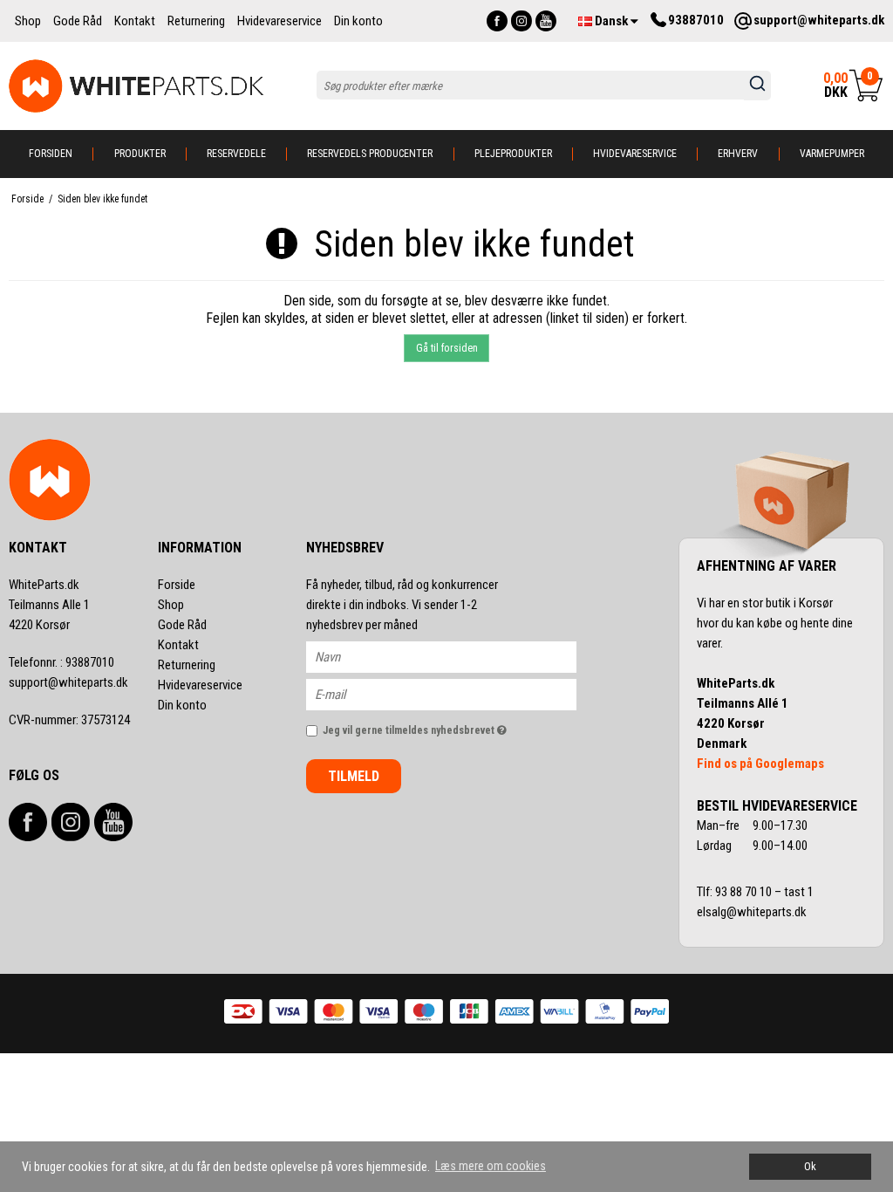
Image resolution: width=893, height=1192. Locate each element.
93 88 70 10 (744, 892)
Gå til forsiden (447, 348)
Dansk (611, 21)
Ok (810, 1166)
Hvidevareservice (635, 153)
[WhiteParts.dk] (136, 86)
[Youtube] (545, 20)
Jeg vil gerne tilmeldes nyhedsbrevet (449, 726)
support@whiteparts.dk (68, 682)
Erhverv (738, 153)
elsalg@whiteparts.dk (753, 912)
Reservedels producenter (370, 153)
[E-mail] (456, 694)
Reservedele (236, 153)
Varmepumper (832, 153)
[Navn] (456, 656)
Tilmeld (353, 776)
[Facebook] (497, 20)
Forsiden (50, 153)
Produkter (140, 153)
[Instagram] (521, 20)
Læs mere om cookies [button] (490, 1166)
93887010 (61, 662)
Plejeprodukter (513, 153)
